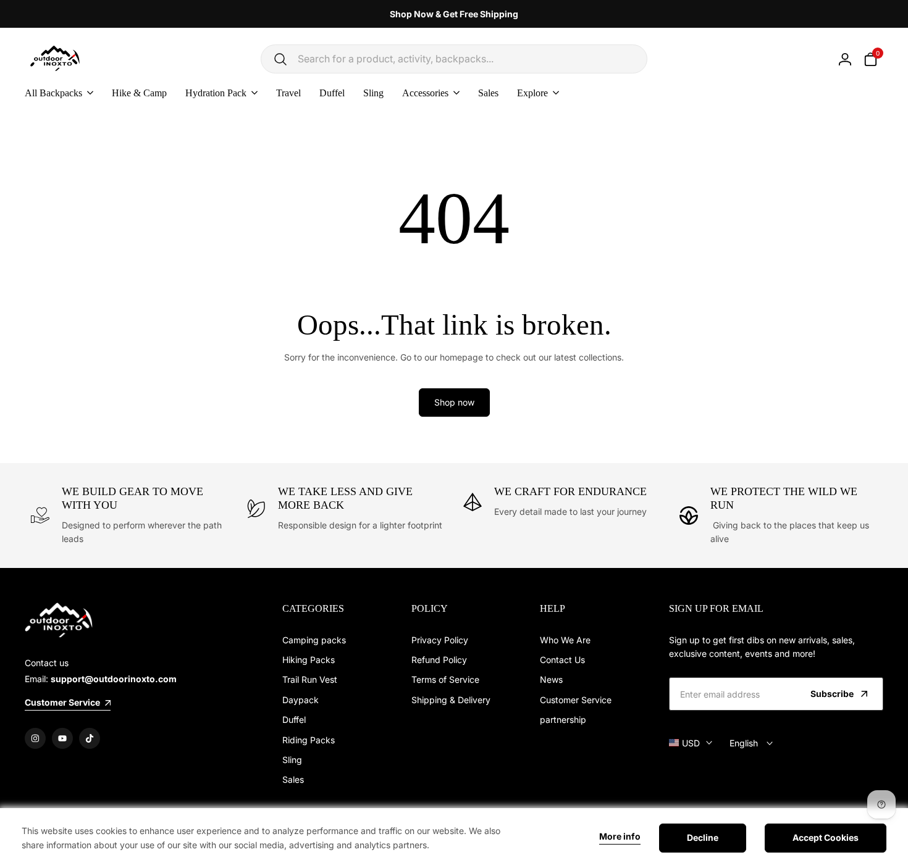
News (551, 679)
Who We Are (565, 640)
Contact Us (562, 659)
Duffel (294, 719)
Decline (702, 837)
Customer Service (576, 700)
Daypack (300, 700)
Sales (293, 779)
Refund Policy (439, 659)
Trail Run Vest (309, 679)
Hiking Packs (308, 659)
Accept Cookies (825, 837)
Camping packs (314, 640)
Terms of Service (445, 679)
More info (620, 836)
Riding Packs (308, 740)
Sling (292, 759)
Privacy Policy (439, 640)
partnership (563, 719)
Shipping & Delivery (450, 700)
